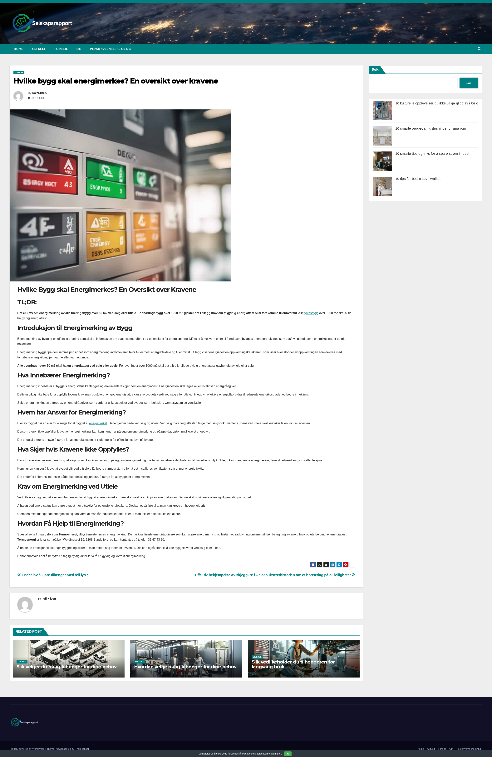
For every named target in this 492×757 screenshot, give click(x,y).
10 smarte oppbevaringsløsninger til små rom (430, 128)
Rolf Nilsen (39, 93)
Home (18, 49)
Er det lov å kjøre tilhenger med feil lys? (54, 575)
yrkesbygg (311, 313)
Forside (61, 49)
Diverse (19, 72)
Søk (375, 69)
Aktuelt (39, 49)
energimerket (98, 423)
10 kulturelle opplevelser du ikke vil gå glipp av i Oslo (436, 103)
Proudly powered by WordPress (27, 748)
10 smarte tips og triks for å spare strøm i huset (432, 154)
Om (78, 49)
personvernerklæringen (269, 753)
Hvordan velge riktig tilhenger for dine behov (185, 666)
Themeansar (82, 748)
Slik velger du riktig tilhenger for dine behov (66, 666)
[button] (479, 48)
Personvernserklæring (110, 49)
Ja (288, 753)
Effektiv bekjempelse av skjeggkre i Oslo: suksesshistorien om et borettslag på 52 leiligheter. (273, 575)
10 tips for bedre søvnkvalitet (418, 179)
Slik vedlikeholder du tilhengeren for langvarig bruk (293, 664)
